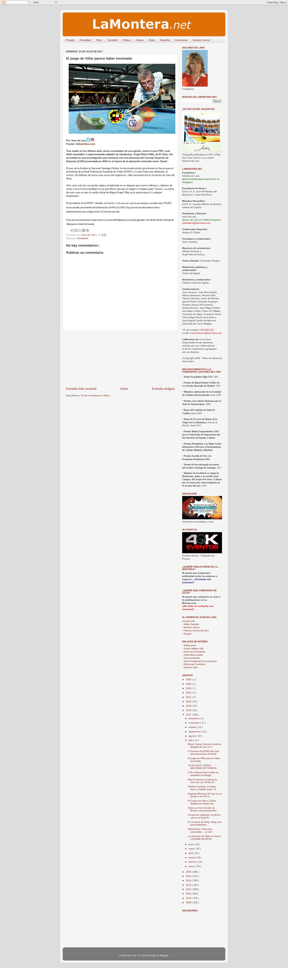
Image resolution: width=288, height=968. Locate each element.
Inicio (124, 388)
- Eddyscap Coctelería (194, 664)
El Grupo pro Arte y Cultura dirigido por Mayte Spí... (202, 802)
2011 (189, 893)
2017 (189, 714)
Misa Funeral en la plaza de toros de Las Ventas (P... (202, 781)
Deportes (165, 40)
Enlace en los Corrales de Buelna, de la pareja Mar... (203, 809)
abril (191, 853)
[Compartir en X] (80, 230)
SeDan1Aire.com (85, 144)
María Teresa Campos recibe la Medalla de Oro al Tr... (204, 745)
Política (126, 40)
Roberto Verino (191, 627)
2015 (189, 876)
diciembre (194, 718)
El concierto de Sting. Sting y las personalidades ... (205, 823)
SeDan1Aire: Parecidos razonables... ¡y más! (200, 830)
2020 (189, 701)
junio (191, 844)
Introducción (188, 621)
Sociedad (112, 40)
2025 (189, 684)
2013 (189, 885)
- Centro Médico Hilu (193, 648)
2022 (189, 692)
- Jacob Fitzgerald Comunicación (199, 661)
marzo (192, 857)
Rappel (186, 634)
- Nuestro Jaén (190, 667)
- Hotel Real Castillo (192, 655)
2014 (189, 880)
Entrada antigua (163, 388)
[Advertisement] (120, 358)
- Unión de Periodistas (194, 651)
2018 (189, 710)
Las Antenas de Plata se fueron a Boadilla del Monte (204, 837)
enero (191, 866)
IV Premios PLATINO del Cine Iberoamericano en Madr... (203, 752)
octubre (192, 727)
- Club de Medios (191, 658)
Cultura (140, 40)
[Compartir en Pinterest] (87, 230)
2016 (189, 872)
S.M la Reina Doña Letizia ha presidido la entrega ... (203, 773)
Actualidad (85, 40)
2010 (189, 898)
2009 (189, 902)
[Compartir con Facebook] (83, 230)
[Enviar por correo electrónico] (72, 230)
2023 (189, 688)
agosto (192, 736)
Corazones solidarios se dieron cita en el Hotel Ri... (204, 816)
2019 (189, 706)
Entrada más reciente (81, 388)
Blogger (164, 955)
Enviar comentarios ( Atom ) (95, 395)
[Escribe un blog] (76, 230)
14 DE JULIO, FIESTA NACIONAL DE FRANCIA (202, 766)
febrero (192, 862)
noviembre (194, 723)
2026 (189, 679)
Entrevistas (181, 40)
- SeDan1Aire (189, 645)
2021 (189, 697)
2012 (189, 889)
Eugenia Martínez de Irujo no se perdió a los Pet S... (205, 795)
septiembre (194, 731)
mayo (191, 848)
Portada (70, 40)
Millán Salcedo (190, 624)
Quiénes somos (201, 40)
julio (190, 740)
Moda (152, 40)
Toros (99, 40)
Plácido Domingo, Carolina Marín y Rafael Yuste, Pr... (203, 788)
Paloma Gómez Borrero (195, 630)
